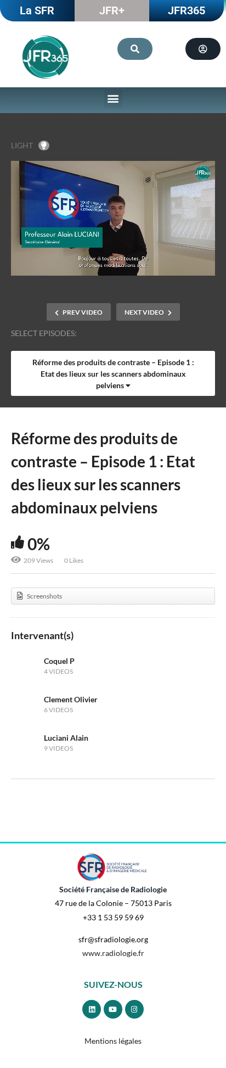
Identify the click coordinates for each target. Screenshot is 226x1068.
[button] (113, 99)
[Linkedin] (91, 1009)
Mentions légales (113, 1040)
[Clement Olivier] (24, 704)
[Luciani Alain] (24, 743)
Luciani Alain (66, 737)
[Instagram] (134, 1009)
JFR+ (112, 10)
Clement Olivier (71, 699)
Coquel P (59, 661)
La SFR (37, 10)
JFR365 (186, 10)
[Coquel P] (24, 666)
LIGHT (22, 145)
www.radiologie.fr (113, 953)
